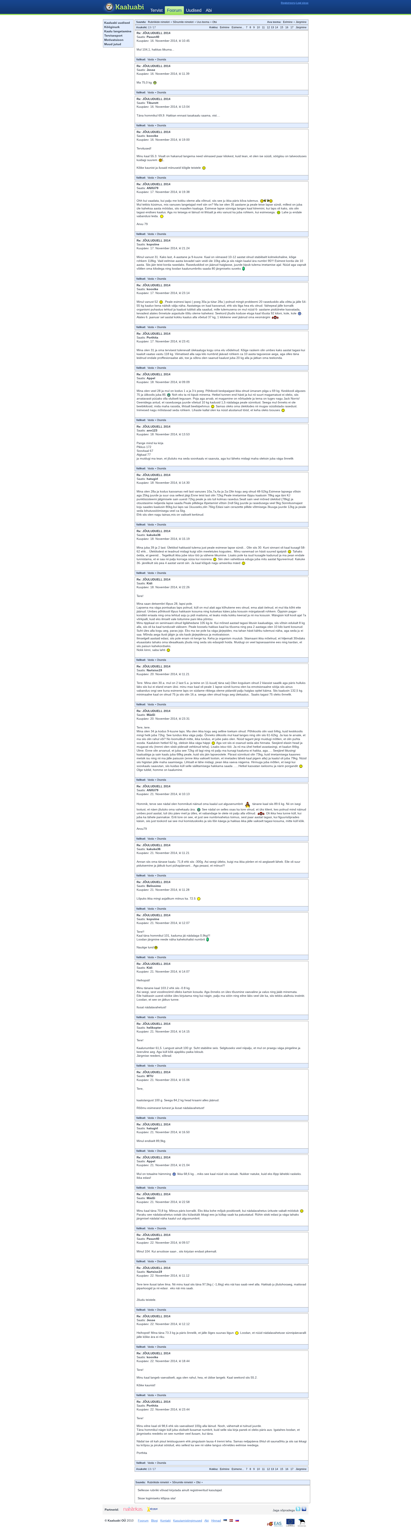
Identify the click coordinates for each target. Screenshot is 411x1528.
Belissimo (154, 886)
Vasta (150, 59)
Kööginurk (112, 27)
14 (276, 27)
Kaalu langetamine (117, 31)
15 (281, 27)
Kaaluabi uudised (117, 22)
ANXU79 (152, 188)
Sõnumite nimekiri (183, 22)
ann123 (152, 430)
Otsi (214, 22)
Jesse (151, 70)
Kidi (149, 583)
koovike (152, 135)
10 (258, 27)
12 (268, 27)
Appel (151, 378)
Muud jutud (112, 44)
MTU (150, 1076)
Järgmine (301, 22)
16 (286, 27)
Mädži (151, 714)
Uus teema (203, 22)
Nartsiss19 (154, 670)
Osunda (161, 59)
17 (291, 27)
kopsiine (153, 244)
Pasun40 (153, 37)
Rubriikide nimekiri (159, 22)
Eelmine (288, 22)
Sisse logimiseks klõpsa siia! (157, 1498)
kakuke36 (154, 535)
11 (263, 27)
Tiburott (152, 102)
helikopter (154, 1027)
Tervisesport (113, 35)
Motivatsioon (114, 40)
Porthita (152, 337)
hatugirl (152, 478)
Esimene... (238, 27)
